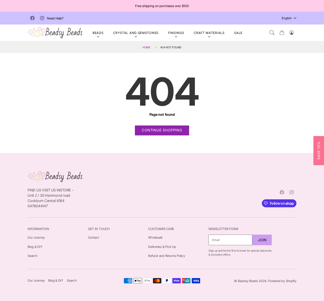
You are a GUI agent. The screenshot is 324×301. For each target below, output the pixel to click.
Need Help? (55, 18)
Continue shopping (162, 130)
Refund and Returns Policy (166, 256)
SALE (238, 33)
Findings (176, 33)
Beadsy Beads (248, 281)
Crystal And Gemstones (135, 33)
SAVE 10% (319, 150)
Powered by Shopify (282, 281)
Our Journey (36, 237)
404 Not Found (170, 47)
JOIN (262, 240)
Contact (93, 237)
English (287, 18)
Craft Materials (209, 33)
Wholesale (155, 237)
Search (32, 256)
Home (146, 47)
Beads (98, 33)
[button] (272, 32)
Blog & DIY (35, 247)
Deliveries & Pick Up (162, 247)
